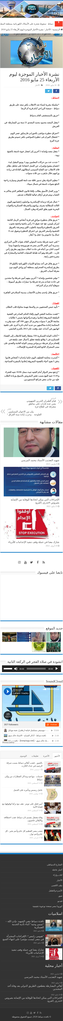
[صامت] (15, 668)
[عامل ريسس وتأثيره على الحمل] (52, 794)
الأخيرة (46, 756)
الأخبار (48, 29)
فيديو (60, 901)
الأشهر (57, 756)
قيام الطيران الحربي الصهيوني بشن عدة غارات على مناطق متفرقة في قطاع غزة (41, 402)
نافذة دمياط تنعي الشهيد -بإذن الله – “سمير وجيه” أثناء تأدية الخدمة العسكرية (25, 924)
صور (60, 896)
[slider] (8, 668)
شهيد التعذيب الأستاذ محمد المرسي (40, 460)
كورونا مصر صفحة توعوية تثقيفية (47, 906)
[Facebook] (37, 562)
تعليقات (35, 756)
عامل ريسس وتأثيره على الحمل (28, 790)
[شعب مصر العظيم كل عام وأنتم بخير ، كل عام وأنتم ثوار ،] (52, 835)
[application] (31, 668)
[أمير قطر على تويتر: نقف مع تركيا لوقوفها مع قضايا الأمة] (52, 808)
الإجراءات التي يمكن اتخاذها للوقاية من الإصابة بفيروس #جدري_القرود (35, 501)
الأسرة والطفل (55, 890)
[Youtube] (25, 562)
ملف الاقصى (56, 885)
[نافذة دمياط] (31, 9)
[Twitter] (31, 562)
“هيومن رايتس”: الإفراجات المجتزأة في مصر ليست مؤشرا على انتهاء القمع (23, 938)
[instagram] (19, 562)
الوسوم (23, 756)
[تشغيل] (56, 668)
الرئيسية (56, 29)
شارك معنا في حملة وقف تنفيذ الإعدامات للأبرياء (33, 542)
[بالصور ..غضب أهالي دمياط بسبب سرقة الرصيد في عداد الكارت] (52, 767)
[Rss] (43, 562)
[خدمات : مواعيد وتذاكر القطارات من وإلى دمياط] (52, 780)
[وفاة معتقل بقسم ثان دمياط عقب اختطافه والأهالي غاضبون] (52, 821)
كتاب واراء (57, 875)
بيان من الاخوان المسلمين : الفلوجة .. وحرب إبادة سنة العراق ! (24, 412)
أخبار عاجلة (57, 870)
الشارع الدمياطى (54, 864)
